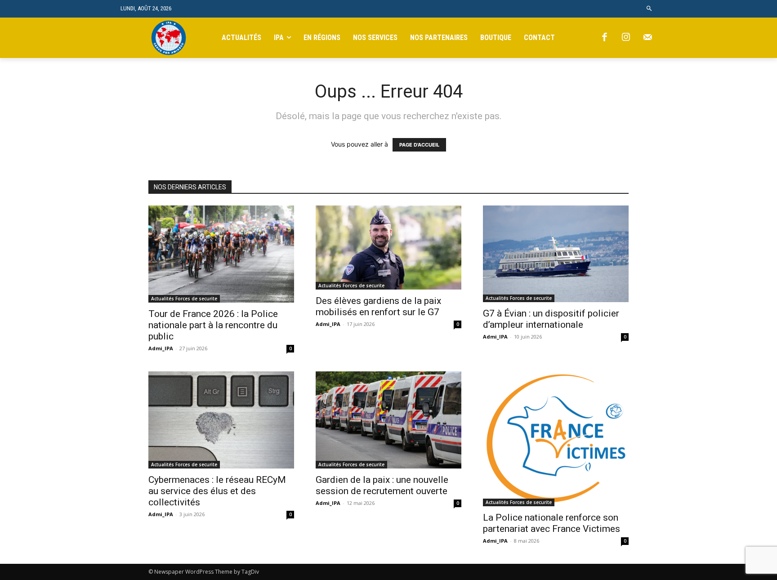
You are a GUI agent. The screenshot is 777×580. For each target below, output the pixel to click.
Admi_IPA (160, 348)
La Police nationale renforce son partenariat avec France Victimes (551, 523)
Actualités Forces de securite (184, 298)
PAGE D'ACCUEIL (419, 145)
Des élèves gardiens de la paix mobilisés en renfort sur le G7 (378, 306)
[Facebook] (604, 38)
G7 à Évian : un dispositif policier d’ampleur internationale (551, 319)
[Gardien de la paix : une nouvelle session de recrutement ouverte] (388, 419)
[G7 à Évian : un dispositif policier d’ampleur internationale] (556, 253)
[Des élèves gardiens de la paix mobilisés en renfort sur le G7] (388, 247)
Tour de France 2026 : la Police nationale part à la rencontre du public (213, 325)
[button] (649, 9)
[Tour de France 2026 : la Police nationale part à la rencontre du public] (221, 254)
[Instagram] (626, 38)
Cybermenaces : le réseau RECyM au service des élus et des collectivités (217, 491)
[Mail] (647, 38)
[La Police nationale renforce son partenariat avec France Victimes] (556, 438)
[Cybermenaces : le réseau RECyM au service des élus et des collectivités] (221, 419)
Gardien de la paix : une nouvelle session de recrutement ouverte (382, 485)
